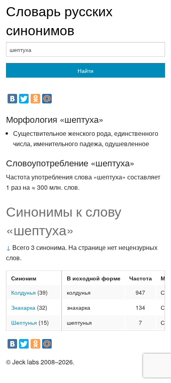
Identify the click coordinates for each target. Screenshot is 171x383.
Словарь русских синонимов (59, 20)
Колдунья (23, 292)
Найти (85, 70)
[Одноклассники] (35, 98)
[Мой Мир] (47, 98)
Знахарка (23, 307)
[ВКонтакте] (12, 98)
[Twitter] (24, 98)
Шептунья (24, 322)
